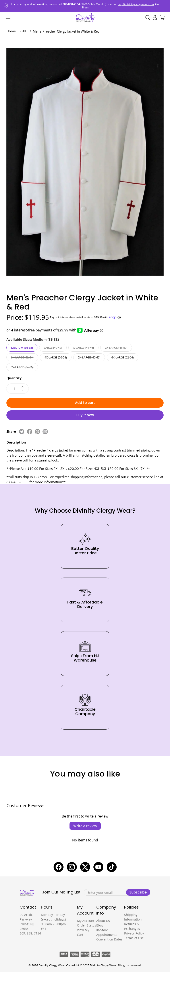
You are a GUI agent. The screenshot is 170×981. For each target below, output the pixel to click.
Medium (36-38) (22, 348)
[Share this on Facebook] (29, 431)
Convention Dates (109, 939)
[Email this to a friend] (45, 431)
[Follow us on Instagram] (72, 867)
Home (11, 31)
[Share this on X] (21, 431)
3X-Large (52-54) (22, 357)
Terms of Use (134, 938)
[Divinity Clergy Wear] (85, 17)
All (24, 31)
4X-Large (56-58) (55, 357)
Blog (99, 925)
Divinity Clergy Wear (52, 965)
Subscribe (138, 892)
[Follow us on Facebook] (59, 867)
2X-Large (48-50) (116, 348)
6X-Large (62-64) (122, 357)
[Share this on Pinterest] (37, 431)
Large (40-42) (53, 348)
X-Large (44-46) (83, 348)
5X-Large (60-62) (89, 357)
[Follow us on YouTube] (98, 867)
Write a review (85, 825)
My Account (85, 921)
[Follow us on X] (85, 867)
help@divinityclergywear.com (136, 4)
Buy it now (85, 415)
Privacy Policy (134, 933)
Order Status (86, 925)
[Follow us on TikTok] (112, 867)
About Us (103, 921)
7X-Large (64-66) (22, 367)
